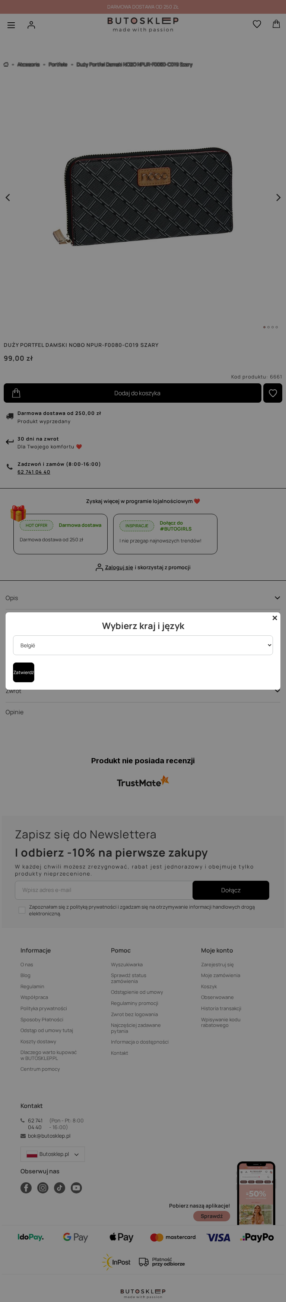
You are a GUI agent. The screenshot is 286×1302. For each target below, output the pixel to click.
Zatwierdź (23, 672)
